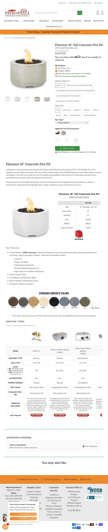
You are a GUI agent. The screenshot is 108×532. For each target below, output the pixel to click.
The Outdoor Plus (62, 51)
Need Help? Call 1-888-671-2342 (80, 3)
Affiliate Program (74, 503)
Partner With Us (54, 27)
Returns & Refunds (54, 506)
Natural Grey (75, 115)
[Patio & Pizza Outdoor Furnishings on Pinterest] (74, 511)
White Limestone (90, 115)
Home (5, 38)
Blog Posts (98, 21)
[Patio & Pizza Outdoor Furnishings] (17, 13)
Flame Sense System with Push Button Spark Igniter (75, 91)
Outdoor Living (11, 21)
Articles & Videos (34, 491)
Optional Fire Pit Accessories (67, 128)
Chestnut (77, 110)
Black (58, 115)
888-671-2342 (13, 490)
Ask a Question (91, 446)
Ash (57, 110)
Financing (34, 497)
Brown (87, 110)
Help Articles (98, 3)
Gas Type (59, 120)
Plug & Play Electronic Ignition (67, 101)
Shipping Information (54, 497)
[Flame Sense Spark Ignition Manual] (83, 416)
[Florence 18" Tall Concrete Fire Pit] (28, 68)
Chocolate (66, 110)
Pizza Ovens (28, 21)
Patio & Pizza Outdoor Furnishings (21, 524)
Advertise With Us (74, 506)
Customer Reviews (34, 494)
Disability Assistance (54, 509)
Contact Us (62, 3)
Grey (65, 115)
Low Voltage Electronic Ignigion (68, 96)
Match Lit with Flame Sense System (79, 85)
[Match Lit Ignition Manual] (36, 416)
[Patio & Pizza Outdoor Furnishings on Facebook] (68, 511)
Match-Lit (59, 85)
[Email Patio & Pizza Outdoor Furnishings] (79, 511)
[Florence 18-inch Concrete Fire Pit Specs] (79, 240)
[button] (5, 527)
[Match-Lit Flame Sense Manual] (59, 416)
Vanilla (95, 110)
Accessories (57, 21)
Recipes (87, 21)
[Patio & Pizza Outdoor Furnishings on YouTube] (71, 511)
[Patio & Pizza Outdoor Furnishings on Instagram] (76, 511)
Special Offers (74, 21)
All (11, 38)
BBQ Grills (44, 21)
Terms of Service (54, 512)
